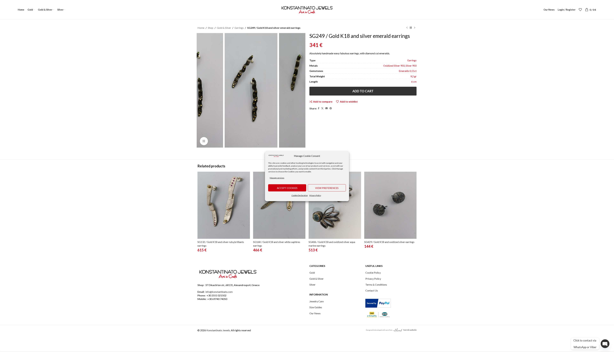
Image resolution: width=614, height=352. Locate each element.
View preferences (326, 187)
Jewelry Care (316, 301)
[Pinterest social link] (331, 108)
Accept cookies (287, 187)
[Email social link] (326, 108)
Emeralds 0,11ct (408, 70)
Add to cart (363, 91)
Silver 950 (411, 65)
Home (200, 27)
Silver (312, 284)
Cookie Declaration (299, 195)
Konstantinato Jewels (218, 330)
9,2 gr (413, 76)
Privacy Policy (315, 195)
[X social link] (322, 108)
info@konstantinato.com (219, 291)
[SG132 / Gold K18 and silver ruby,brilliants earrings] (223, 205)
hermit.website (410, 330)
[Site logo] (307, 9)
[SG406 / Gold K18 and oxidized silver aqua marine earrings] (335, 205)
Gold (312, 272)
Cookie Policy (373, 272)
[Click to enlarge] (204, 141)
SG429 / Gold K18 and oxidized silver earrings (389, 241)
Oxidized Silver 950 (394, 65)
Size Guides (315, 307)
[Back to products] (411, 28)
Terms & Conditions (376, 284)
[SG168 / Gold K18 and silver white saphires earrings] (279, 205)
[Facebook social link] (318, 108)
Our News (315, 313)
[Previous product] (407, 28)
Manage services (277, 177)
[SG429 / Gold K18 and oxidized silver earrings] (390, 205)
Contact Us (371, 290)
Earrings (239, 27)
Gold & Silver (224, 27)
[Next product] (415, 28)
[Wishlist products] (580, 9)
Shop (210, 27)
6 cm (414, 81)
